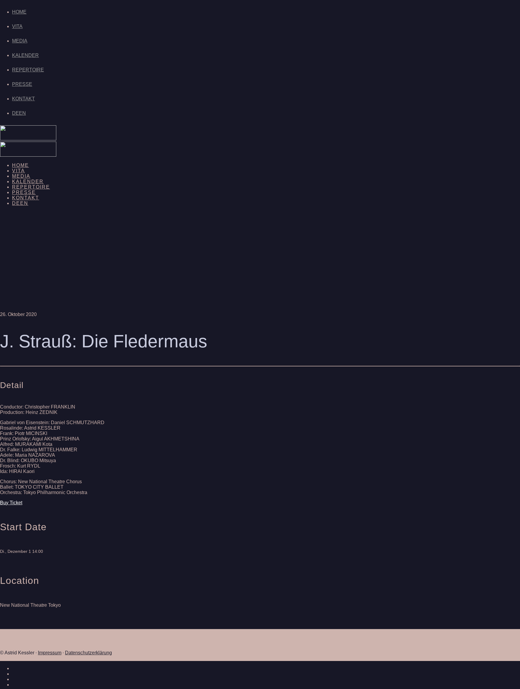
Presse (22, 84)
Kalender (25, 55)
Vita (17, 26)
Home (19, 11)
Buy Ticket (11, 502)
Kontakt (23, 98)
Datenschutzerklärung (88, 652)
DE (15, 113)
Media (19, 40)
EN (22, 113)
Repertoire (28, 69)
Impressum (49, 652)
